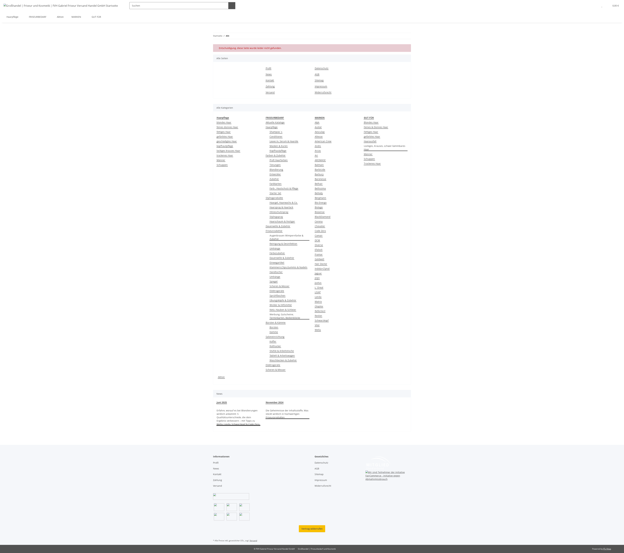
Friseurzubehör (274, 230)
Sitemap (319, 80)
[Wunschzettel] (602, 5)
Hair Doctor (321, 263)
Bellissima (320, 188)
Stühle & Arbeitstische (282, 350)
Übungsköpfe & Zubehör (283, 300)
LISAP (318, 292)
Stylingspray (276, 216)
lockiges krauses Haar (228, 150)
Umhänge (275, 248)
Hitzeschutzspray (279, 211)
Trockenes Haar (372, 163)
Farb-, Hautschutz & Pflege (284, 188)
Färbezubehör (277, 253)
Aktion (221, 377)
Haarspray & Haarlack (281, 207)
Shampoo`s (276, 131)
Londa (318, 296)
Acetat (318, 127)
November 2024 (274, 402)
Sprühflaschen (277, 295)
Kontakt (270, 80)
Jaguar (318, 273)
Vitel (317, 325)
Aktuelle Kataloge (275, 122)
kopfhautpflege (225, 145)
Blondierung (276, 169)
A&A (317, 122)
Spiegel (274, 281)
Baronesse (320, 178)
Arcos (318, 150)
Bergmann (320, 197)
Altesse (319, 136)
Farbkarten (275, 183)
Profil (268, 68)
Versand (270, 92)
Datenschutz (321, 68)
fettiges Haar (224, 131)
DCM (317, 240)
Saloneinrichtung (275, 336)
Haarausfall (370, 141)
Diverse (319, 245)
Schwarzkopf (322, 320)
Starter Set (275, 193)
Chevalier (320, 226)
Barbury (319, 174)
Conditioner (276, 136)
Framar (319, 254)
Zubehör (274, 178)
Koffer (273, 341)
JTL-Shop (607, 548)
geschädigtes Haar (227, 141)
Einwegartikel (277, 262)
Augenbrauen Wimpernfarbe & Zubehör (286, 237)
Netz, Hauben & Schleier (283, 309)
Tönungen (275, 164)
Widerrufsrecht (323, 92)
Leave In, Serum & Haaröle (284, 141)
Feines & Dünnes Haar (376, 127)
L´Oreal (319, 287)
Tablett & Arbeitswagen (282, 355)
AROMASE (320, 160)
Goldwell (319, 259)
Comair (319, 235)
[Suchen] (231, 5)
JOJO (317, 278)
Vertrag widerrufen (312, 528)
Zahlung (270, 86)
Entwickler (275, 174)
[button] (595, 5)
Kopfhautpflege (278, 150)
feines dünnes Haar (227, 127)
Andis (318, 145)
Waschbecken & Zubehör (283, 360)
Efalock (318, 249)
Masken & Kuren (279, 145)
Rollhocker (275, 346)
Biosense (320, 211)
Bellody (319, 193)
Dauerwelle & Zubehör (278, 226)
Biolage (319, 207)
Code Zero (320, 230)
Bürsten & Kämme (276, 322)
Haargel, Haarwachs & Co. (284, 202)
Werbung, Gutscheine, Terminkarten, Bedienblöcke (285, 316)
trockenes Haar (225, 155)
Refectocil (320, 311)
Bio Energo (320, 202)
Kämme (274, 331)
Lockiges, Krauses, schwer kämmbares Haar (384, 147)
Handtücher (276, 271)
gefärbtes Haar (225, 136)
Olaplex (319, 306)
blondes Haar (224, 122)
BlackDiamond (322, 216)
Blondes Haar (371, 122)
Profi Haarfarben (279, 160)
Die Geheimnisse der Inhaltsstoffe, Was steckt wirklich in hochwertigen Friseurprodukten (287, 414)
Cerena (319, 221)
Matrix (318, 301)
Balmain (319, 164)
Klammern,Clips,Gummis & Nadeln (288, 267)
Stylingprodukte (274, 197)
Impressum (321, 86)
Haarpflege (272, 127)
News (269, 74)
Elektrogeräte (277, 290)
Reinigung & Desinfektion (283, 243)
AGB (317, 74)
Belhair (319, 183)
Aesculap (320, 131)
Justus (318, 282)
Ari (316, 155)
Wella (318, 329)
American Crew (323, 141)
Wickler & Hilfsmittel (281, 304)
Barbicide (320, 169)
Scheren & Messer (279, 286)
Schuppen (222, 164)
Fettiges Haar (371, 131)
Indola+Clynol (322, 268)
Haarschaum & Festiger (282, 221)
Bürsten (274, 327)
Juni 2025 (222, 402)
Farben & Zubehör (276, 155)
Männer (221, 160)
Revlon (318, 315)
